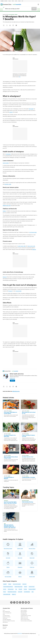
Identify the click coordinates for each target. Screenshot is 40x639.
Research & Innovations (6, 616)
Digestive (25, 586)
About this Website (24, 611)
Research (5, 277)
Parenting (25, 589)
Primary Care (32, 567)
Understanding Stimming (27, 502)
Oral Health (20, 589)
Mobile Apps (5, 627)
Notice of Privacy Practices (25, 619)
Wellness (20, 576)
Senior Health (20, 591)
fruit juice (10, 291)
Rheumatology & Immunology (12, 591)
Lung (16, 589)
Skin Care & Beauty (8, 576)
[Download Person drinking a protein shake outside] (11, 427)
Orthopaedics (6, 500)
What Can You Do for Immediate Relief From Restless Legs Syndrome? (10, 526)
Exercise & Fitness (32, 548)
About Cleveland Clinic (6, 611)
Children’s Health (20, 548)
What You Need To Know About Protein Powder (11, 457)
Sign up (12, 380)
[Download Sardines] (29, 469)
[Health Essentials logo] (17, 4)
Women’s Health (32, 576)
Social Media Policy (24, 614)
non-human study (32, 232)
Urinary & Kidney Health (6, 594)
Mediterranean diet (6, 205)
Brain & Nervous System (25, 500)
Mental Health (32, 557)
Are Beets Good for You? (27, 456)
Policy (19, 76)
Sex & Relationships (27, 591)
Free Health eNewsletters (7, 619)
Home (4, 610)
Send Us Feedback (24, 610)
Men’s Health (20, 557)
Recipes (4, 591)
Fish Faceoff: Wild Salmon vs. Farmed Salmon (10, 413)
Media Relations (5, 622)
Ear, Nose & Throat (31, 586)
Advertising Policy (23, 612)
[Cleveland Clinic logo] (6, 4)
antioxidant (8, 154)
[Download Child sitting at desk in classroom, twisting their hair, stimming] (29, 494)
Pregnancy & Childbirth (32, 589)
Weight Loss (14, 594)
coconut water (18, 291)
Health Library (5, 618)
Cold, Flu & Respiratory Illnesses (8, 586)
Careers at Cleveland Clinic (7, 612)
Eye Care (4, 589)
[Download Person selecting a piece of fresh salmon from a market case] (11, 404)
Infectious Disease (10, 589)
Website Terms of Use (24, 616)
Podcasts (4, 628)
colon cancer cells (31, 246)
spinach (11, 112)
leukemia (34, 249)
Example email (12, 378)
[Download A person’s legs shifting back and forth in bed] (11, 517)
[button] (38, 4)
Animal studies (6, 163)
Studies (4, 211)
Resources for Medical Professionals (9, 620)
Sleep (5, 523)
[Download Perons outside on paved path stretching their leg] (11, 494)
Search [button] (34, 8)
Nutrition (16, 14)
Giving (4, 614)
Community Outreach (6, 615)
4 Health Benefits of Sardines (28, 477)
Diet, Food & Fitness (11, 14)
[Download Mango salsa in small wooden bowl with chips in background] (11, 469)
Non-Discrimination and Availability (26, 620)
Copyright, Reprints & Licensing (26, 615)
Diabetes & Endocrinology (18, 586)
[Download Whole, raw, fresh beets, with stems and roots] (29, 449)
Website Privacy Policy (24, 618)
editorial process (15, 391)
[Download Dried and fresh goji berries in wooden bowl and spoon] (29, 404)
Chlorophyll (31, 108)
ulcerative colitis (8, 184)
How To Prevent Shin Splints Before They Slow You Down (10, 502)
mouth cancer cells (22, 246)
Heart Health (8, 557)
